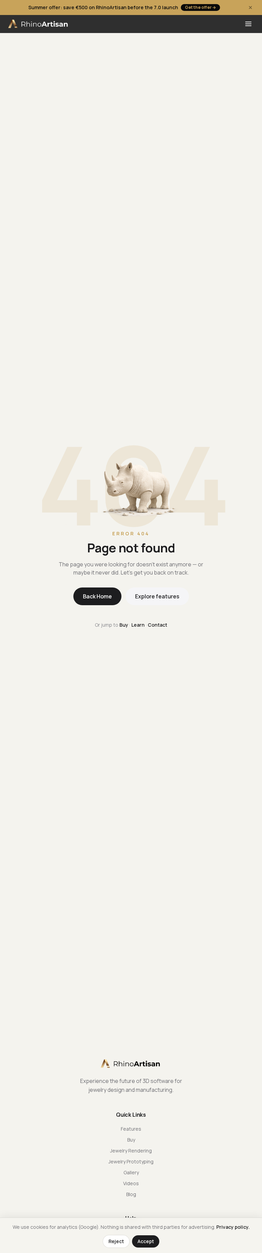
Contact (157, 625)
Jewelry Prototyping (131, 1161)
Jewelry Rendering (131, 1150)
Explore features (157, 596)
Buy (123, 625)
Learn (138, 625)
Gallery (131, 1172)
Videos (131, 1183)
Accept (145, 1241)
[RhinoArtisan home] (39, 24)
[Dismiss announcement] (250, 7)
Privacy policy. (233, 1227)
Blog (131, 1194)
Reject (116, 1241)
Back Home (97, 596)
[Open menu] (248, 24)
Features (131, 1129)
